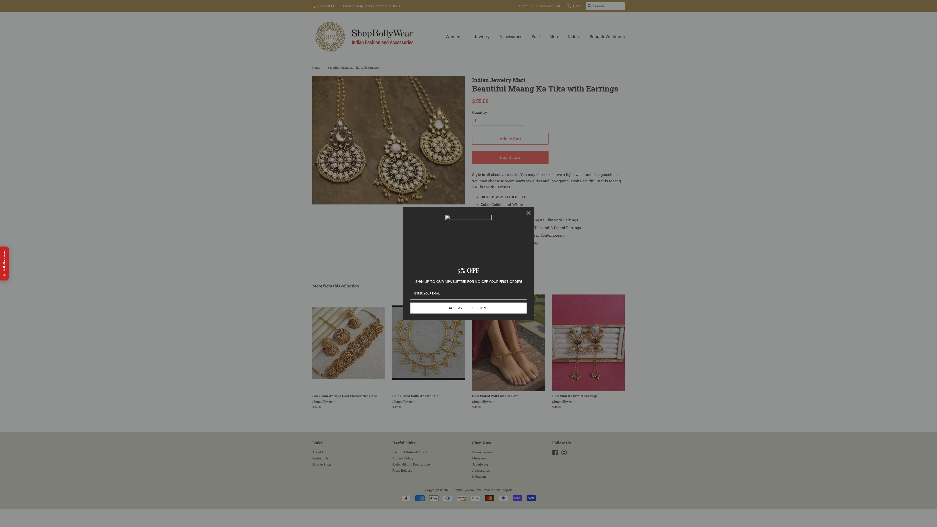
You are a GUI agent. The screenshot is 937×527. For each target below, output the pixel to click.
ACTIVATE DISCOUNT (468, 308)
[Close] (528, 213)
